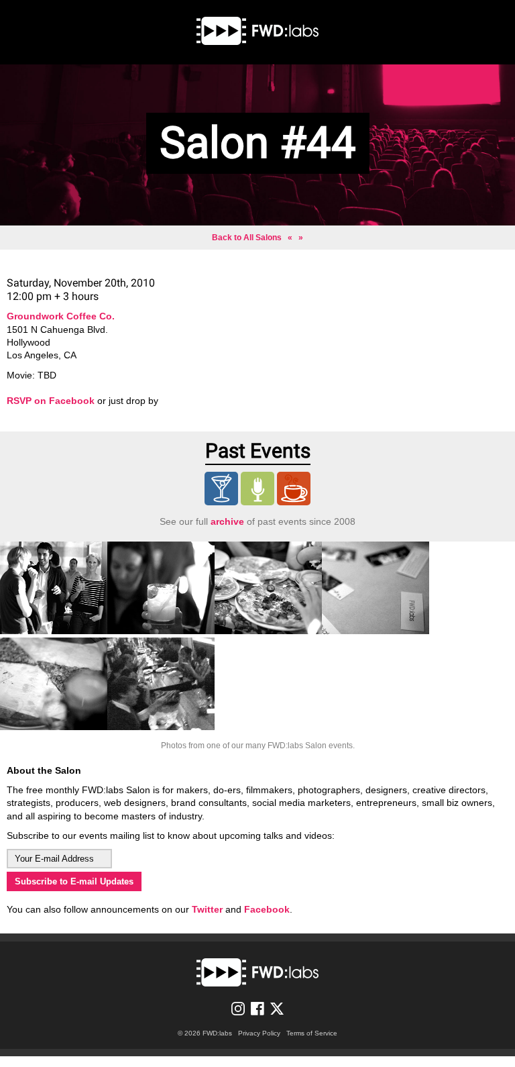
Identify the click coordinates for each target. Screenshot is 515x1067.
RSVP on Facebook (51, 400)
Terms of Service (311, 1033)
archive (227, 521)
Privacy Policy (259, 1033)
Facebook (267, 909)
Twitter (207, 909)
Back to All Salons (247, 237)
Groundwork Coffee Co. (61, 316)
